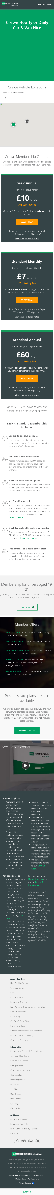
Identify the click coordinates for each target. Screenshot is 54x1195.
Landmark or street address (13, 92)
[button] (13, 124)
